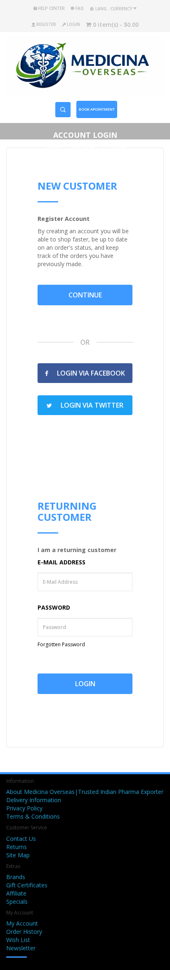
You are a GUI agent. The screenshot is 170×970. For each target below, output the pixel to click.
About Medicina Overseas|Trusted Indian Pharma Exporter (84, 792)
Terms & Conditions (33, 816)
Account (85, 148)
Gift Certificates (26, 885)
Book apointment (97, 109)
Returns (16, 847)
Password (54, 607)
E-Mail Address (61, 562)
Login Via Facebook (90, 373)
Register (46, 24)
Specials (17, 901)
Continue (85, 294)
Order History (24, 931)
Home (52, 148)
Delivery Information (33, 800)
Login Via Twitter (91, 405)
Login (73, 24)
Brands (15, 877)
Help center (51, 8)
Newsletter (20, 948)
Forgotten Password (61, 644)
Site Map (18, 855)
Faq (80, 8)
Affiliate (16, 893)
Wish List (18, 940)
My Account (22, 923)
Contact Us (21, 838)
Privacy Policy (24, 808)
